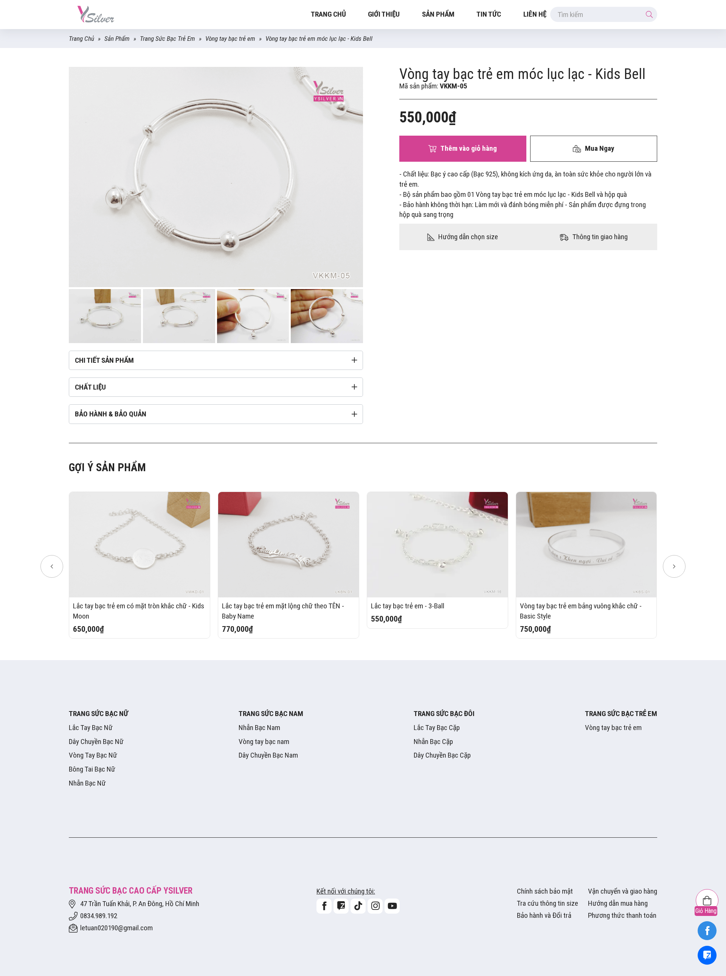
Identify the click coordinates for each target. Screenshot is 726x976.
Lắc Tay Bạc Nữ (91, 727)
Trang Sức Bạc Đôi (444, 713)
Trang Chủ (81, 38)
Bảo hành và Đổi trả (544, 915)
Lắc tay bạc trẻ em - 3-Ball (407, 606)
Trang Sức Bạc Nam (271, 713)
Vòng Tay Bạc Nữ (93, 755)
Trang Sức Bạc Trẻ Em (167, 38)
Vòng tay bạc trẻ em (230, 38)
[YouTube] (392, 906)
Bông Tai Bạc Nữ (92, 769)
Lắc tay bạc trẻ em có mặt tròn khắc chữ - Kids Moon (138, 611)
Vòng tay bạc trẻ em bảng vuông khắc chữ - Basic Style (581, 611)
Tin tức (488, 14)
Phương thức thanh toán (622, 915)
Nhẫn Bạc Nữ (87, 783)
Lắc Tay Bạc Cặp (437, 727)
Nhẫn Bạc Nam (259, 727)
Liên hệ (534, 14)
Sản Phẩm (438, 14)
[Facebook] (707, 930)
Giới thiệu (384, 14)
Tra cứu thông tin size (547, 903)
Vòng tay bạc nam (264, 741)
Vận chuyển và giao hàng (622, 891)
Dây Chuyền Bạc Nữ (96, 741)
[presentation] (51, 566)
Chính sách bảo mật (545, 891)
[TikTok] (358, 906)
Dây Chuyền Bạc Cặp (442, 755)
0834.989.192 (98, 915)
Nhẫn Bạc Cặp (433, 741)
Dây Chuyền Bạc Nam (268, 755)
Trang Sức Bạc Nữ (98, 713)
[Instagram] (375, 906)
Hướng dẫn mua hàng (618, 903)
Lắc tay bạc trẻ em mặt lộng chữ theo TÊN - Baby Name (283, 611)
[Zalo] (707, 955)
